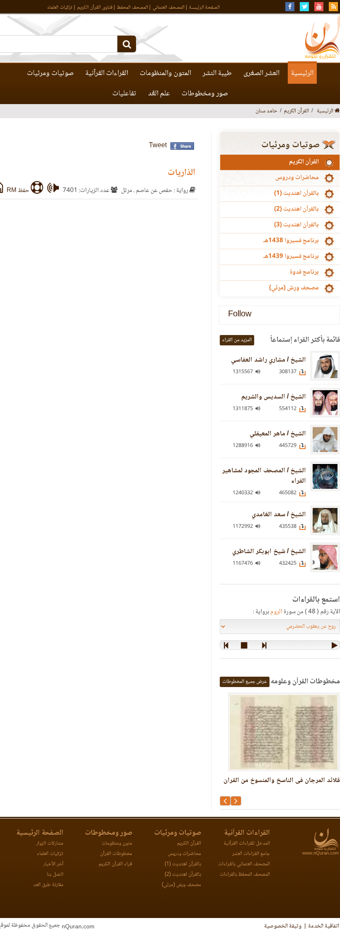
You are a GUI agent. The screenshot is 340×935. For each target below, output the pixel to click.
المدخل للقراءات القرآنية (246, 843)
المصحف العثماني (169, 7)
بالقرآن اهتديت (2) (296, 209)
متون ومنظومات (117, 843)
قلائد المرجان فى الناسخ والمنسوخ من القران (281, 780)
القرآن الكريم (304, 162)
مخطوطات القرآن (116, 854)
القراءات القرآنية (106, 73)
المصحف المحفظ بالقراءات (245, 874)
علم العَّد (159, 93)
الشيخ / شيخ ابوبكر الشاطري (269, 551)
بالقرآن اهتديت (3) (296, 225)
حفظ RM (19, 190)
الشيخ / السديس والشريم (273, 397)
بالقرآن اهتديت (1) (296, 193)
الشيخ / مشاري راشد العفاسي (268, 360)
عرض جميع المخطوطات (244, 682)
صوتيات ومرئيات (50, 73)
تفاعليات (124, 93)
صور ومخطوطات (205, 93)
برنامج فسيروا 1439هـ (291, 256)
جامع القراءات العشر (251, 854)
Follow (239, 315)
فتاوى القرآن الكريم (94, 7)
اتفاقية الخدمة (323, 926)
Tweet (158, 145)
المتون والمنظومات (165, 73)
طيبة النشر (217, 73)
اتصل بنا (55, 874)
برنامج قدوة (304, 272)
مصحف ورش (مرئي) (294, 288)
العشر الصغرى (261, 73)
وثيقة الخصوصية (282, 926)
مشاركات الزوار (49, 843)
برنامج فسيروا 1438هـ (291, 241)
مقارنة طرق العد (48, 885)
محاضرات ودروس (297, 177)
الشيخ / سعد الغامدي (279, 514)
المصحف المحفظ (132, 7)
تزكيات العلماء (60, 7)
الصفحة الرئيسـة (204, 7)
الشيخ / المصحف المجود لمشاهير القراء (264, 476)
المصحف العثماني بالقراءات (244, 864)
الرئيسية (302, 73)
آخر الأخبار (53, 864)
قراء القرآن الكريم (115, 864)
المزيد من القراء (237, 340)
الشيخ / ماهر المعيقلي (278, 434)
